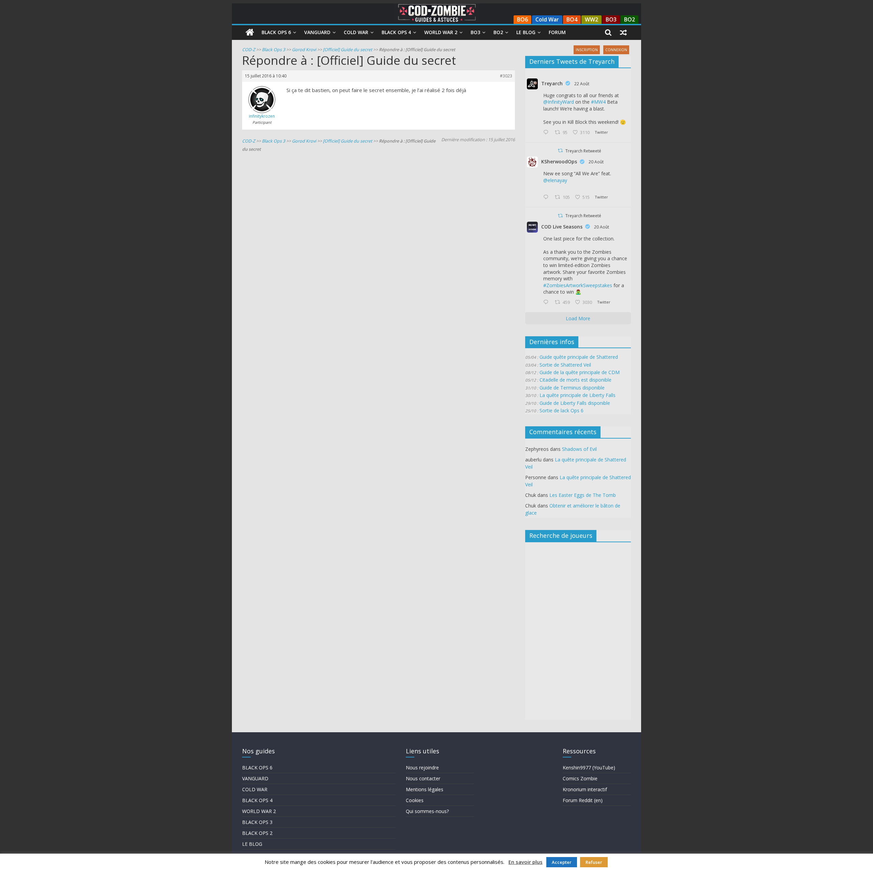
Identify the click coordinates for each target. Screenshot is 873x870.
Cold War (547, 19)
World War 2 (440, 32)
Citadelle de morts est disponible (575, 380)
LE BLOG (252, 844)
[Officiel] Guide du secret (347, 50)
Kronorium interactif (585, 789)
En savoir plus (525, 861)
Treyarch (552, 83)
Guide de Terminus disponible (572, 387)
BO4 (571, 19)
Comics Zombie (580, 778)
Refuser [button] (594, 862)
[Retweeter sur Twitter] (560, 150)
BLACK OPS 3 (257, 822)
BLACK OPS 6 (257, 767)
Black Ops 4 (396, 32)
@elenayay (555, 180)
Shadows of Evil (579, 449)
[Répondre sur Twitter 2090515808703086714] (547, 302)
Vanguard (317, 32)
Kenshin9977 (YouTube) (589, 767)
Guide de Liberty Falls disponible (574, 403)
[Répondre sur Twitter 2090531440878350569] (547, 197)
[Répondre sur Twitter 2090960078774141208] (547, 132)
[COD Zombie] (249, 32)
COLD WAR (254, 789)
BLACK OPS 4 (257, 800)
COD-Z (248, 50)
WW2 (591, 19)
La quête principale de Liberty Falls (577, 395)
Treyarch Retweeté (583, 151)
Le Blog (525, 32)
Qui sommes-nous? (427, 811)
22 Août (581, 84)
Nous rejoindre (422, 767)
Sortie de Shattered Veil (565, 365)
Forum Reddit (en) (583, 800)
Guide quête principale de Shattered (578, 357)
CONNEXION (616, 49)
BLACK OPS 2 (257, 833)
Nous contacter (423, 778)
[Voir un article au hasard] (623, 32)
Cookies (415, 800)
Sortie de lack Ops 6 (561, 410)
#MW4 (598, 102)
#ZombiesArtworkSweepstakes (577, 285)
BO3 (611, 19)
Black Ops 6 (276, 32)
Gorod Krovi (304, 50)
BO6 (522, 19)
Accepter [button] (562, 862)
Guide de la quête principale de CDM (579, 372)
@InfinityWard (558, 102)
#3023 (506, 76)
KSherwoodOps (559, 161)
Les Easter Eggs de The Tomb (582, 495)
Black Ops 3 (273, 50)
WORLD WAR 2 (259, 811)
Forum (557, 32)
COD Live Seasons (561, 226)
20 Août (596, 162)
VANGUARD (255, 778)
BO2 (629, 19)
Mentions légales (424, 789)
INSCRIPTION (587, 49)
